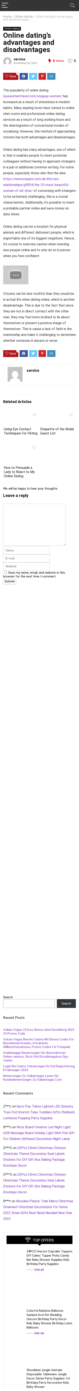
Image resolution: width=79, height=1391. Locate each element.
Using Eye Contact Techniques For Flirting (20, 431)
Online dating (24, 16)
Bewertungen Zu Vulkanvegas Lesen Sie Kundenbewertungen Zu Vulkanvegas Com (32, 1078)
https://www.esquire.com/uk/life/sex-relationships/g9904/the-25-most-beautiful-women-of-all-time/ (36, 185)
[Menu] (5, 5)
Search (8, 997)
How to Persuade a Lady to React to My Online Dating (19, 472)
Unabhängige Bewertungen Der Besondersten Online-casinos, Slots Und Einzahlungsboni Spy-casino (36, 1056)
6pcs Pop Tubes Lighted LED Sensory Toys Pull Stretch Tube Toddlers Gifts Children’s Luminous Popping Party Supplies (39, 1112)
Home (7, 16)
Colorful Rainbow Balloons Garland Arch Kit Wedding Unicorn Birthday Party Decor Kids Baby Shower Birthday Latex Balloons (49, 1319)
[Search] (72, 5)
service (19, 59)
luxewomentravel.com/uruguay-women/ (32, 96)
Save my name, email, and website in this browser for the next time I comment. (34, 574)
